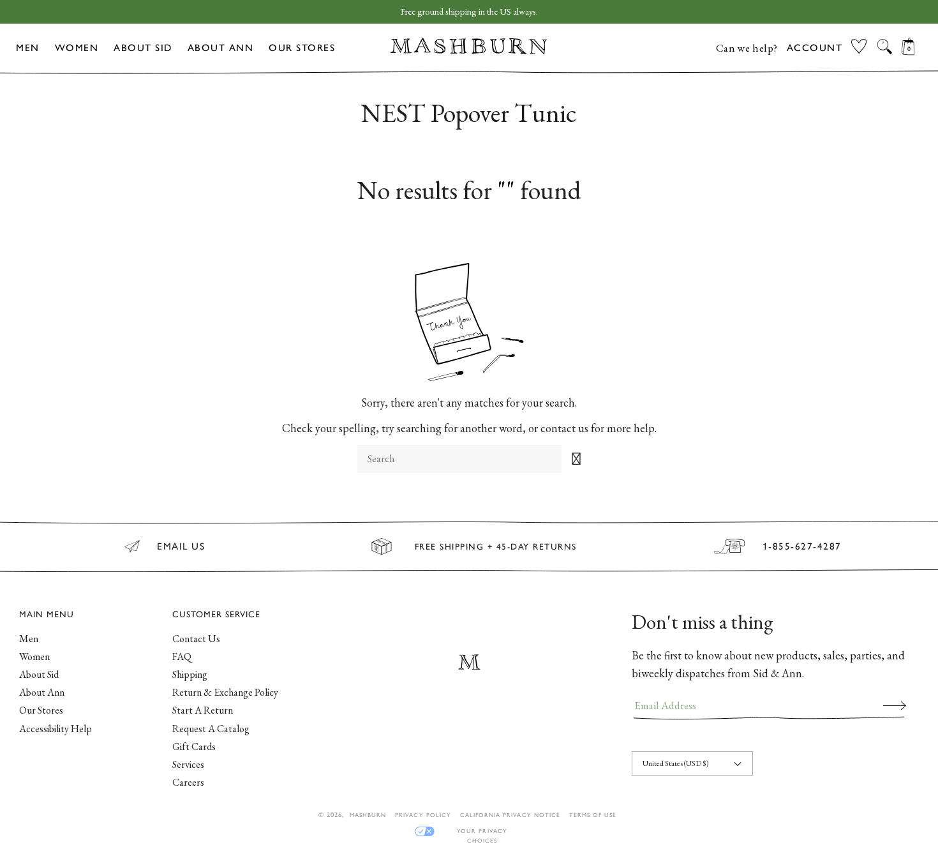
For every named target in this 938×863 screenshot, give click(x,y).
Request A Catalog (210, 728)
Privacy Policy (423, 814)
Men (28, 48)
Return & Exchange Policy (225, 692)
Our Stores (302, 48)
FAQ (181, 656)
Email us (181, 546)
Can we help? (747, 48)
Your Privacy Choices (482, 831)
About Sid (143, 48)
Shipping (189, 674)
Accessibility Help (55, 728)
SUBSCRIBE (894, 705)
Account (815, 48)
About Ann (221, 48)
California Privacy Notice (510, 814)
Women (77, 48)
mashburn (368, 814)
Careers (188, 782)
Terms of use (592, 814)
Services (188, 764)
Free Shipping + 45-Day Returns (496, 546)
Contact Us (196, 638)
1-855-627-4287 (802, 546)
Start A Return (202, 710)
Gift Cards (194, 746)
